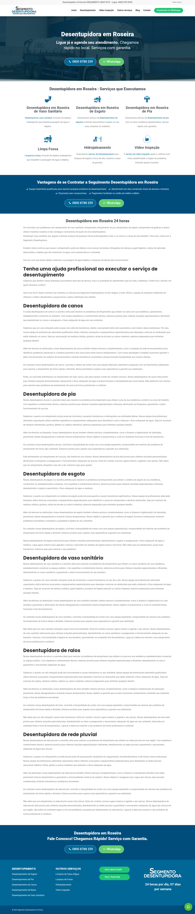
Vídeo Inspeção (106, 10)
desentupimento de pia (158, 118)
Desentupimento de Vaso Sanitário (28, 895)
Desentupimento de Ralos (24, 890)
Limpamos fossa (33, 155)
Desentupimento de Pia (23, 879)
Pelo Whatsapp (113, 869)
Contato (147, 10)
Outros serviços (124, 10)
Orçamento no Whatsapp (168, 10)
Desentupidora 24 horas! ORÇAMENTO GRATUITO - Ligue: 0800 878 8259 (97, 2)
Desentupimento (88, 10)
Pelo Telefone (112, 877)
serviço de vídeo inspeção (138, 154)
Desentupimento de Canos (24, 884)
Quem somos (177, 2)
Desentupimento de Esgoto (24, 874)
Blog (138, 10)
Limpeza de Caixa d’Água (67, 874)
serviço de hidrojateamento (101, 154)
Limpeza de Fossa (64, 879)
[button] (188, 907)
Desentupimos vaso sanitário (38, 118)
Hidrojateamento (63, 884)
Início (74, 10)
